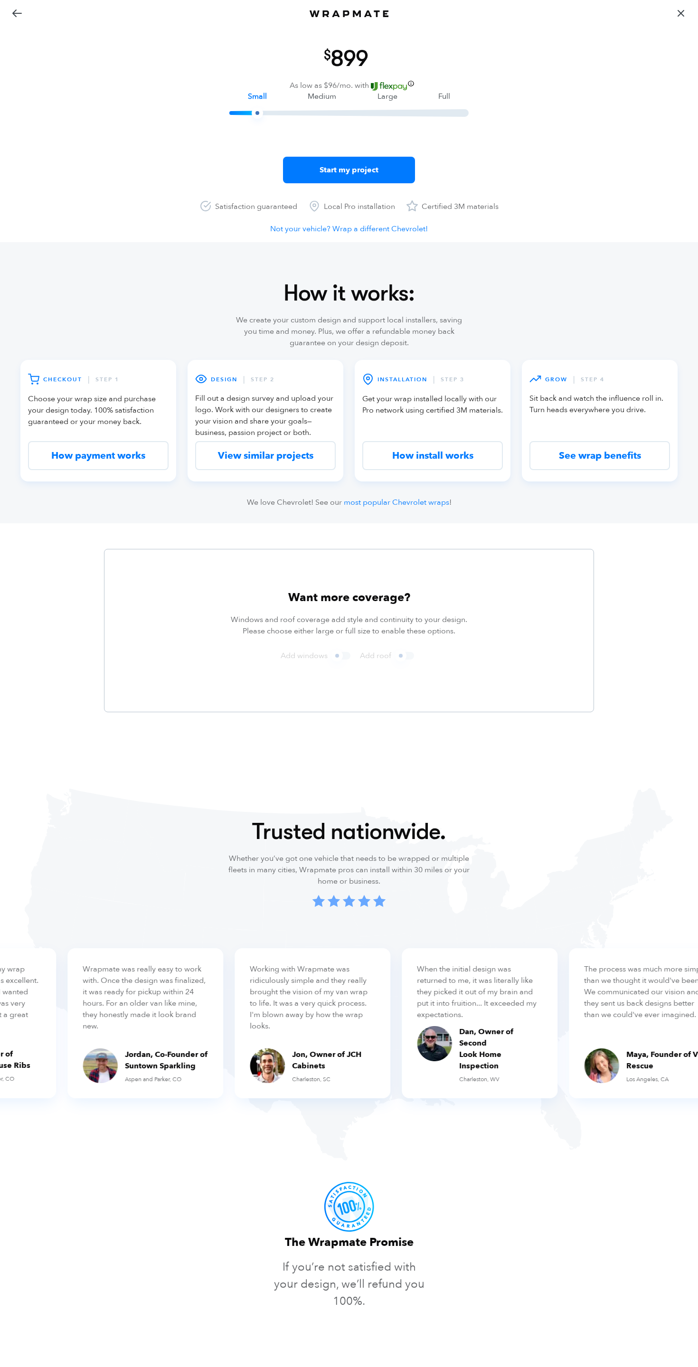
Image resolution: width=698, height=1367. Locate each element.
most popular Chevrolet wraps (396, 502)
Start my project (349, 170)
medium (322, 96)
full (444, 96)
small (257, 96)
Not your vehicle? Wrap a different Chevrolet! (349, 229)
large (387, 96)
